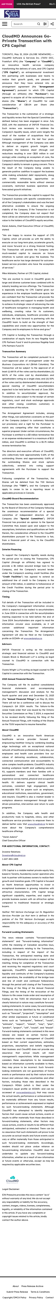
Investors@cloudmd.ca (13, 855)
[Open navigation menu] (4, 23)
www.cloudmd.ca (36, 824)
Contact (50, 1297)
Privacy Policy (36, 1297)
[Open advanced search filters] (45, 24)
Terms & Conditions (40, 1292)
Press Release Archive (32, 1286)
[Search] (39, 24)
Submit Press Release (17, 1292)
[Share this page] (52, 23)
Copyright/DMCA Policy (14, 1297)
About (16, 1286)
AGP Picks (7, 4)
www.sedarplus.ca (33, 638)
